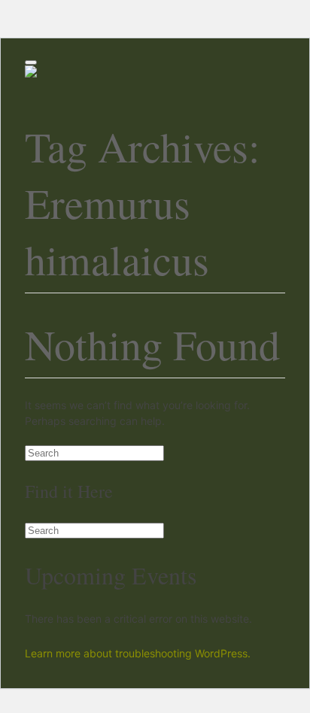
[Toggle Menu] (31, 62)
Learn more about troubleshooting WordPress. (138, 653)
